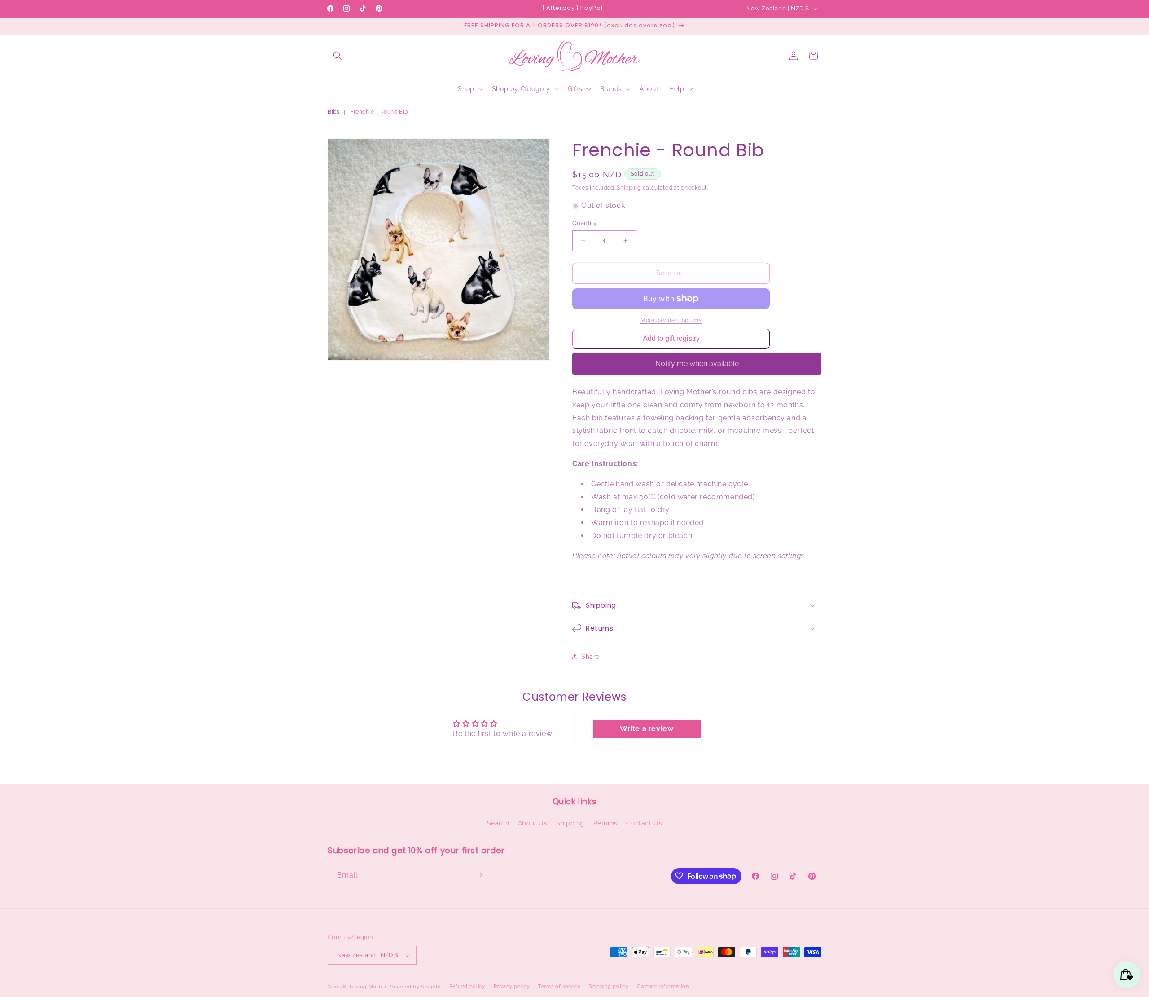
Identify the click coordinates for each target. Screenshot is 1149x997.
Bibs (333, 112)
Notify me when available (697, 363)
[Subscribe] (479, 875)
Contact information (663, 986)
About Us (533, 823)
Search (498, 823)
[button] (337, 56)
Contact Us (644, 823)
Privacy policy (512, 986)
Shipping (629, 188)
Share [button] (590, 656)
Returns (605, 823)
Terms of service (559, 986)
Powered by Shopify (414, 987)
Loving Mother (368, 987)
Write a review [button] (646, 728)
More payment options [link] (671, 320)
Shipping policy (609, 986)
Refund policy (467, 986)
